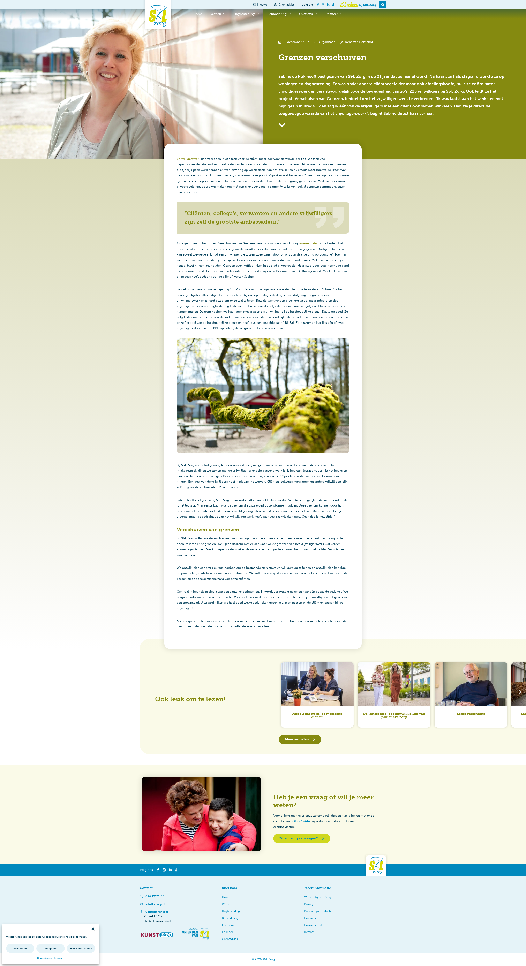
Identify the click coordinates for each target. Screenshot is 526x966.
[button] (93, 929)
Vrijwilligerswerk (188, 159)
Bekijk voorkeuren (80, 948)
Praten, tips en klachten (319, 911)
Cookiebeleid (44, 958)
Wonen (216, 14)
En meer (331, 14)
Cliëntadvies (230, 939)
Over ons (306, 14)
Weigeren (51, 948)
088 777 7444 (300, 821)
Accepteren (20, 948)
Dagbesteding (244, 14)
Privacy (58, 958)
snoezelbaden (308, 243)
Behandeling (277, 14)
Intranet (309, 932)
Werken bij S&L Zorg (317, 897)
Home (197, 14)
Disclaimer (311, 918)
